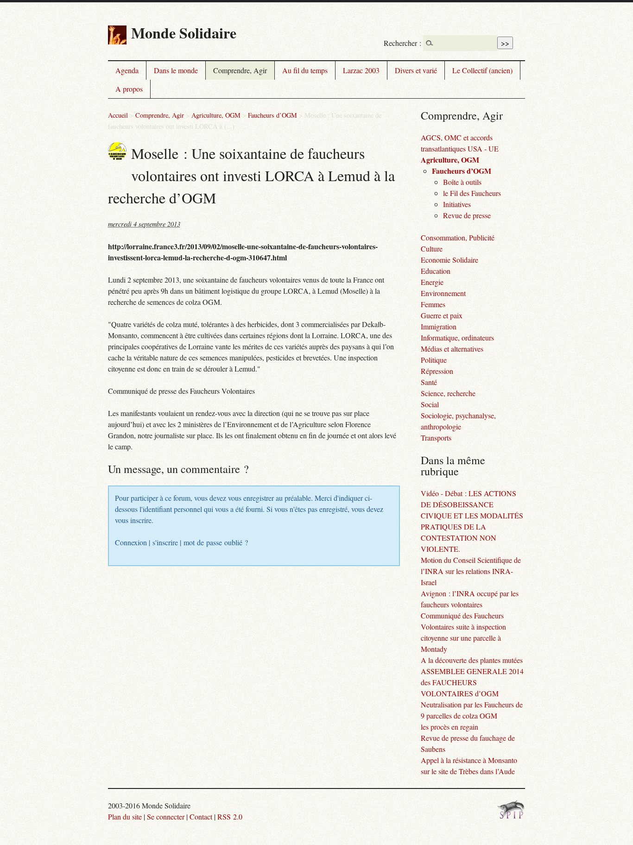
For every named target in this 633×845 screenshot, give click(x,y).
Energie (432, 282)
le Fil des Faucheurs (472, 193)
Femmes (433, 304)
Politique (434, 360)
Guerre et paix (441, 315)
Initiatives (457, 204)
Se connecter (165, 816)
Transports (436, 437)
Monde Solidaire (183, 33)
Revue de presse (467, 215)
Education (435, 271)
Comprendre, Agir (240, 70)
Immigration (438, 326)
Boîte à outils (462, 182)
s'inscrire (165, 542)
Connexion (131, 542)
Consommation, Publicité (457, 237)
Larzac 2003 (361, 70)
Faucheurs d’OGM (272, 115)
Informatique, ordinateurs (457, 337)
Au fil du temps (305, 70)
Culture (432, 248)
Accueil (118, 115)
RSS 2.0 (229, 816)
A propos (129, 89)
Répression (437, 371)
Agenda (127, 70)
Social (430, 404)
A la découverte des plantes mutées (472, 660)
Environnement (443, 293)
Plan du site (125, 816)
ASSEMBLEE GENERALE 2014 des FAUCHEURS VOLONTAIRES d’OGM (472, 682)
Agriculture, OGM (216, 115)
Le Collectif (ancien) (482, 70)
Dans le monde (176, 70)
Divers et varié (416, 70)
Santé (429, 382)
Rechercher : (402, 43)
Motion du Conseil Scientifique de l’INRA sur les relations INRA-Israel (471, 571)
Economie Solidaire (449, 260)
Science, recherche (448, 393)
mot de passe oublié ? (216, 542)
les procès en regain (449, 726)
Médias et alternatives (452, 348)
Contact (201, 816)
